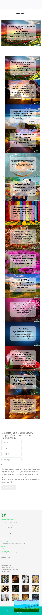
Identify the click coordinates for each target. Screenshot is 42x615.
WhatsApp (10, 528)
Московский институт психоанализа (9, 569)
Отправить (9, 488)
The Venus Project (5, 571)
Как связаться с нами (6, 565)
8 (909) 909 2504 (14, 522)
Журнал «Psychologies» (7, 567)
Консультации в (7, 519)
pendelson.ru (11, 534)
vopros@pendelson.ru (14, 525)
